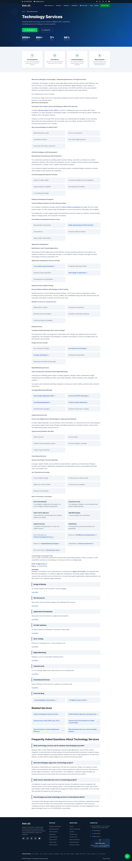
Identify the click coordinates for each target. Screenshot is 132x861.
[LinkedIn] (97, 1)
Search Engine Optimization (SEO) (44, 396)
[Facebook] (103, 1)
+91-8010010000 (28, 1)
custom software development (71, 207)
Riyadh (72, 854)
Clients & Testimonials (75, 829)
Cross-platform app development (44, 266)
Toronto (88, 854)
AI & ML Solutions (53, 831)
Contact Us (46, 30)
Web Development (54, 829)
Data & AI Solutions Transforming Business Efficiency (46, 730)
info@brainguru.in (39, 1)
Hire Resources (73, 834)
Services (58, 5)
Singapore (56, 854)
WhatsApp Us (31, 30)
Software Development (55, 826)
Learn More (35, 592)
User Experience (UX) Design (77, 348)
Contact (96, 5)
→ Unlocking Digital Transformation (44, 700)
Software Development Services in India (46, 714)
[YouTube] (109, 1)
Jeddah (77, 854)
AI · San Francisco (101, 854)
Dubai (61, 854)
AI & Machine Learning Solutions (85, 535)
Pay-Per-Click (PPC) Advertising (78, 396)
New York (82, 854)
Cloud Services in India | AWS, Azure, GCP (46, 720)
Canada (45, 854)
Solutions (66, 5)
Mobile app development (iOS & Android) (81, 225)
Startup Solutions (53, 844)
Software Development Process (43, 537)
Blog (91, 5)
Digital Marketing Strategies (49, 543)
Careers (72, 826)
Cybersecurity (52, 842)
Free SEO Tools (73, 837)
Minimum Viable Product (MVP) (48, 110)
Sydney (94, 854)
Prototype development (41, 355)
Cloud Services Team (52, 550)
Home (23, 11)
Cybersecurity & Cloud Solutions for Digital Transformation (81, 721)
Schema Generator (74, 842)
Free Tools (84, 5)
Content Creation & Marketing (78, 402)
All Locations (35, 854)
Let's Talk (105, 5)
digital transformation (79, 571)
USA (41, 854)
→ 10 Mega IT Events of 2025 (77, 700)
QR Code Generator (75, 844)
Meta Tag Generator (75, 839)
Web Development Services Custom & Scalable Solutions (83, 730)
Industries (74, 5)
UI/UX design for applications (77, 272)
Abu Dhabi (67, 854)
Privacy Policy (106, 858)
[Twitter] (100, 1)
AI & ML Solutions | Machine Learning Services (82, 714)
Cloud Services (53, 839)
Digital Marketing (53, 837)
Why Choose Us (49, 5)
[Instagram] (106, 1)
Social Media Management (41, 402)
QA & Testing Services (49, 302)
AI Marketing (52, 834)
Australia (50, 854)
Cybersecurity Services (85, 543)
